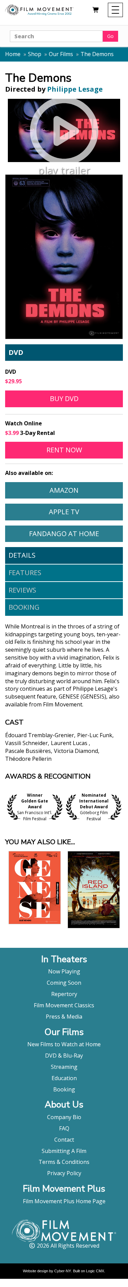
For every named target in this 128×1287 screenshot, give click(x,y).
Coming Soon (64, 982)
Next (121, 807)
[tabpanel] (64, 698)
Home (12, 54)
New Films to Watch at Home (64, 1044)
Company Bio (64, 1117)
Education (64, 1078)
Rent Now (84, 449)
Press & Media (64, 1016)
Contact (64, 1139)
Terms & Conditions (64, 1162)
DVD (16, 352)
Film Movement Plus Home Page (64, 1201)
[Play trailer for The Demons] (64, 130)
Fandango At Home (76, 533)
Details (22, 555)
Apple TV (85, 511)
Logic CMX (95, 1271)
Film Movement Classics (64, 1005)
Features (25, 572)
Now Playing (64, 971)
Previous (7, 807)
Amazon (86, 490)
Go (110, 36)
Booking (24, 607)
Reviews (22, 590)
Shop (34, 54)
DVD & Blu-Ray (64, 1055)
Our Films (61, 54)
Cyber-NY (62, 1271)
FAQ (64, 1128)
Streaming (64, 1067)
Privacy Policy (64, 1173)
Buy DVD (64, 398)
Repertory (64, 994)
